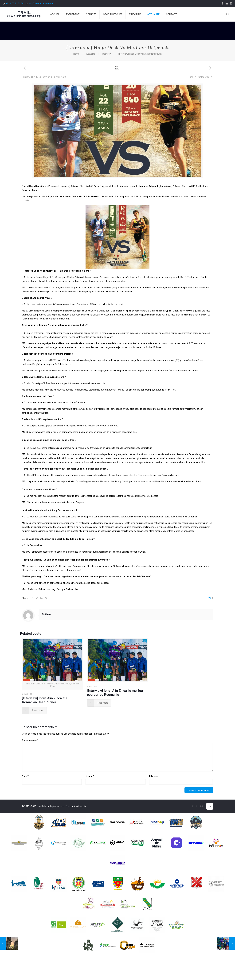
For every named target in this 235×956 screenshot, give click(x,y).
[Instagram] (231, 3)
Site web (153, 776)
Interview (106, 54)
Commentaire (30, 740)
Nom (25, 776)
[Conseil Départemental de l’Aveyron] (177, 884)
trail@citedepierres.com (41, 3)
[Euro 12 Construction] (78, 823)
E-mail (90, 776)
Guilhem (43, 77)
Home (76, 54)
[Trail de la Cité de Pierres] (24, 14)
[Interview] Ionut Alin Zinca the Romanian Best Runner (44, 700)
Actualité (90, 54)
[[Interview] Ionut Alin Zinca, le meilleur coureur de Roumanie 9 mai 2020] (226, 943)
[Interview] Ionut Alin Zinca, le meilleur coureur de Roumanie (115, 693)
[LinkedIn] (226, 3)
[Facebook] (222, 3)
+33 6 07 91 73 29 (15, 3)
